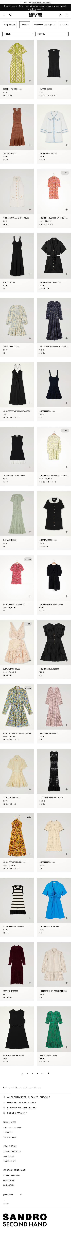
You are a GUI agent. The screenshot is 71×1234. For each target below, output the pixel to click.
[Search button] (10, 15)
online (33, 9)
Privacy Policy (9, 1161)
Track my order (9, 1137)
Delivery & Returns (11, 1175)
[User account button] (60, 15)
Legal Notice (8, 1156)
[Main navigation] (4, 15)
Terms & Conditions (11, 1151)
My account (8, 1180)
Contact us (8, 1132)
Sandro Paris (8, 1185)
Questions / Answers (12, 1127)
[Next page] (48, 1073)
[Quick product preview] (29, 80)
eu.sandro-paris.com (41, 2)
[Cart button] (67, 15)
